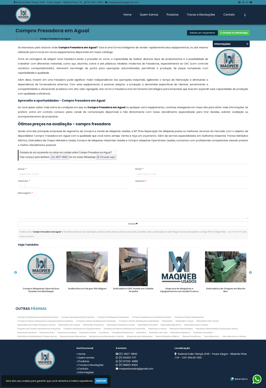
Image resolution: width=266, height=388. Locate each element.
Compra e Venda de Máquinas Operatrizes (139, 321)
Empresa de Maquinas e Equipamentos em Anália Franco (179, 290)
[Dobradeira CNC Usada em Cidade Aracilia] (133, 267)
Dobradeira (167, 321)
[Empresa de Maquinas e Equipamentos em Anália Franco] (179, 267)
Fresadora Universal (67, 332)
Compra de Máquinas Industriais (113, 317)
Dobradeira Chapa (184, 321)
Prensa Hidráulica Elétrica (167, 336)
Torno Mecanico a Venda (234, 336)
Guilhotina (141, 332)
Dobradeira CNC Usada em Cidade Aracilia (133, 290)
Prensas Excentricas (191, 336)
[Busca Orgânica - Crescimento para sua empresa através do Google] (239, 378)
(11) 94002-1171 (127, 357)
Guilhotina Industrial (203, 332)
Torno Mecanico (211, 336)
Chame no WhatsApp (235, 32)
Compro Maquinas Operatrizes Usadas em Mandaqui (41, 290)
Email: (139, 169)
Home (127, 14)
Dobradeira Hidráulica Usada (121, 325)
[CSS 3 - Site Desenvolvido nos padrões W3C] (214, 379)
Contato (229, 14)
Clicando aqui (107, 157)
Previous (15, 272)
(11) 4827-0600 (95, 2)
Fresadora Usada (87, 332)
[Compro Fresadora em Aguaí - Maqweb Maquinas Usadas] (23, 14)
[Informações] (245, 15)
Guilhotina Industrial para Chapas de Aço (37, 336)
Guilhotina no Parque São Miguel (87, 288)
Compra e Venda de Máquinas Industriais (96, 321)
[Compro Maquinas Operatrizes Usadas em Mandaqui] (41, 267)
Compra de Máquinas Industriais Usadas (151, 317)
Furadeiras (104, 332)
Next (250, 272)
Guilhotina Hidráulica (180, 332)
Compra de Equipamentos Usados (77, 317)
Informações (86, 372)
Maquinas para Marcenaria (73, 336)
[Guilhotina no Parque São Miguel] (87, 267)
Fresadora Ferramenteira (181, 328)
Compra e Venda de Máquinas (189, 317)
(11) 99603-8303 (128, 365)
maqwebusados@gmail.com (123, 2)
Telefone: (24, 181)
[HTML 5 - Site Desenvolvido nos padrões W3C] (203, 379)
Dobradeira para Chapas (196, 325)
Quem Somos (149, 14)
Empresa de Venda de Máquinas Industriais (124, 328)
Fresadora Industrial (26, 332)
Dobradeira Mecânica (171, 325)
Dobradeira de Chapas (69, 325)
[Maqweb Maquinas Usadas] (45, 359)
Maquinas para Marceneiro (140, 336)
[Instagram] (243, 2)
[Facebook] (239, 2)
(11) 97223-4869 (128, 361)
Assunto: (141, 181)
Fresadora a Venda (157, 328)
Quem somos (86, 357)
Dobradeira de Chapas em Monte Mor (225, 290)
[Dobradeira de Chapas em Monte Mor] (225, 267)
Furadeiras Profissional (122, 332)
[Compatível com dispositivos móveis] (225, 379)
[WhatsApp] (247, 2)
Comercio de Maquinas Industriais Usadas (37, 317)
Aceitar (101, 380)
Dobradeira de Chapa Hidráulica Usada (36, 325)
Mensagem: (25, 193)
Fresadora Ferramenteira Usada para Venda (217, 328)
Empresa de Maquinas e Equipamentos (82, 328)
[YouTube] (251, 2)
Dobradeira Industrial (148, 325)
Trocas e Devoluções (201, 14)
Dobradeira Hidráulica (93, 325)
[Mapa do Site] (195, 379)
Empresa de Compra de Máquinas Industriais (39, 328)
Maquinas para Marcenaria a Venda (106, 336)
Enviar (132, 223)
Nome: (22, 169)
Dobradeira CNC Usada (207, 321)
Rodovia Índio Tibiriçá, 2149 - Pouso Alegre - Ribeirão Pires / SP (49, 2)
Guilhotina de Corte (158, 332)
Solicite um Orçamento (202, 32)
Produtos (173, 14)
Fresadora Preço (47, 332)
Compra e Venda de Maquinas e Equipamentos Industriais (45, 321)
